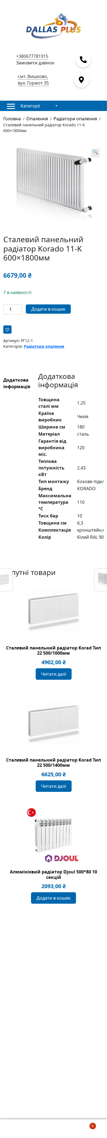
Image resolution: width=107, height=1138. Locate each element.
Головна (12, 119)
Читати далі (53, 674)
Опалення (37, 119)
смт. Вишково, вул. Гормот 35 (33, 79)
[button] (95, 153)
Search (53, 1128)
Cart (82, 1124)
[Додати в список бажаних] (7, 329)
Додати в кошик (48, 309)
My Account (18, 1128)
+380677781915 (32, 56)
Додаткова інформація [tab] (16, 383)
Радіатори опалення (75, 119)
